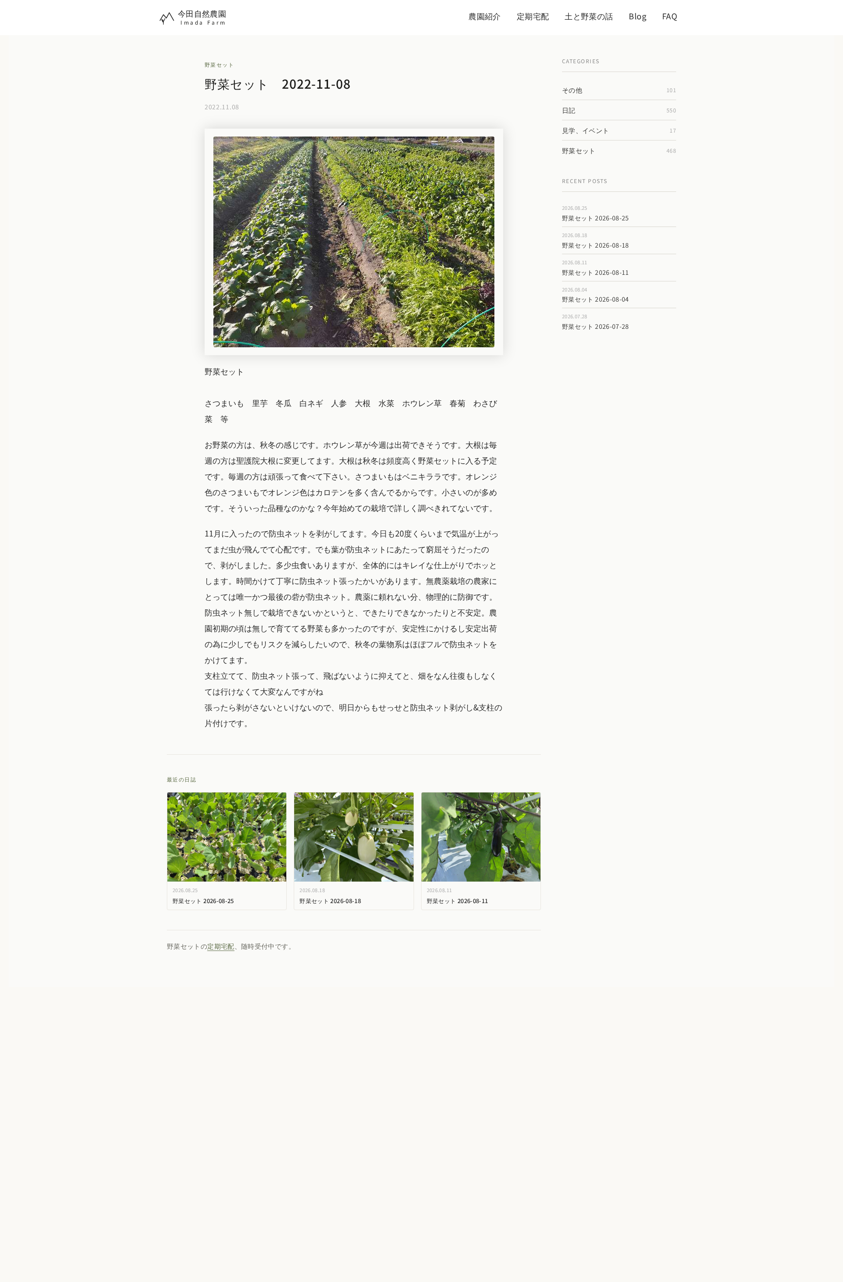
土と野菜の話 (589, 16)
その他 (619, 89)
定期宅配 (533, 16)
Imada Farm (203, 22)
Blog (637, 16)
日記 (619, 110)
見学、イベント (619, 130)
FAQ (669, 16)
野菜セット (219, 64)
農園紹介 (484, 16)
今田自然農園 (202, 13)
